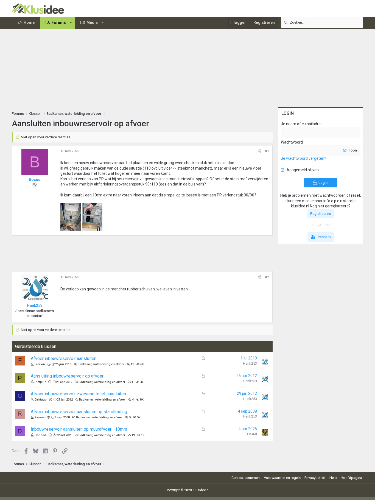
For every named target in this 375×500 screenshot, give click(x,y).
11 (132, 364)
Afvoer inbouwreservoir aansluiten (63, 358)
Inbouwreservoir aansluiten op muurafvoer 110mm (79, 429)
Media (92, 22)
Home (29, 22)
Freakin (40, 364)
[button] (71, 23)
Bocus (34, 179)
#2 (267, 277)
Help (333, 478)
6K (142, 364)
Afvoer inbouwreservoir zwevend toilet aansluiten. (79, 393)
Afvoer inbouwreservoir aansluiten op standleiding (79, 411)
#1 (267, 151)
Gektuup (41, 399)
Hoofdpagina (351, 478)
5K (141, 382)
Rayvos (39, 417)
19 (133, 435)
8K (142, 399)
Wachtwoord (292, 142)
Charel (252, 434)
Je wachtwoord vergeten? (303, 158)
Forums (59, 22)
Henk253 (250, 363)
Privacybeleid (314, 478)
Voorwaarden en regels (282, 478)
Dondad (40, 435)
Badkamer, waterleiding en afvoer (101, 364)
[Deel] (259, 151)
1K (143, 435)
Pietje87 (40, 382)
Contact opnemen (245, 478)
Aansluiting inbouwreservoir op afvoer (67, 376)
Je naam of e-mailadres (302, 124)
